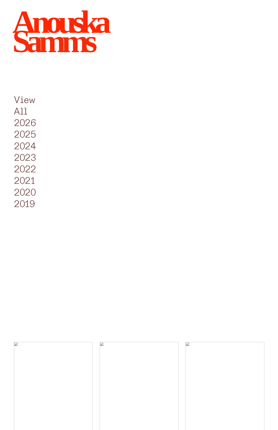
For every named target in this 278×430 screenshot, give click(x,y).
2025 (25, 134)
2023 (25, 157)
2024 (25, 146)
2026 (25, 123)
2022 (25, 169)
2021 (24, 180)
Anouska (59, 22)
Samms (52, 41)
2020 (25, 192)
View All (24, 106)
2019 (24, 204)
